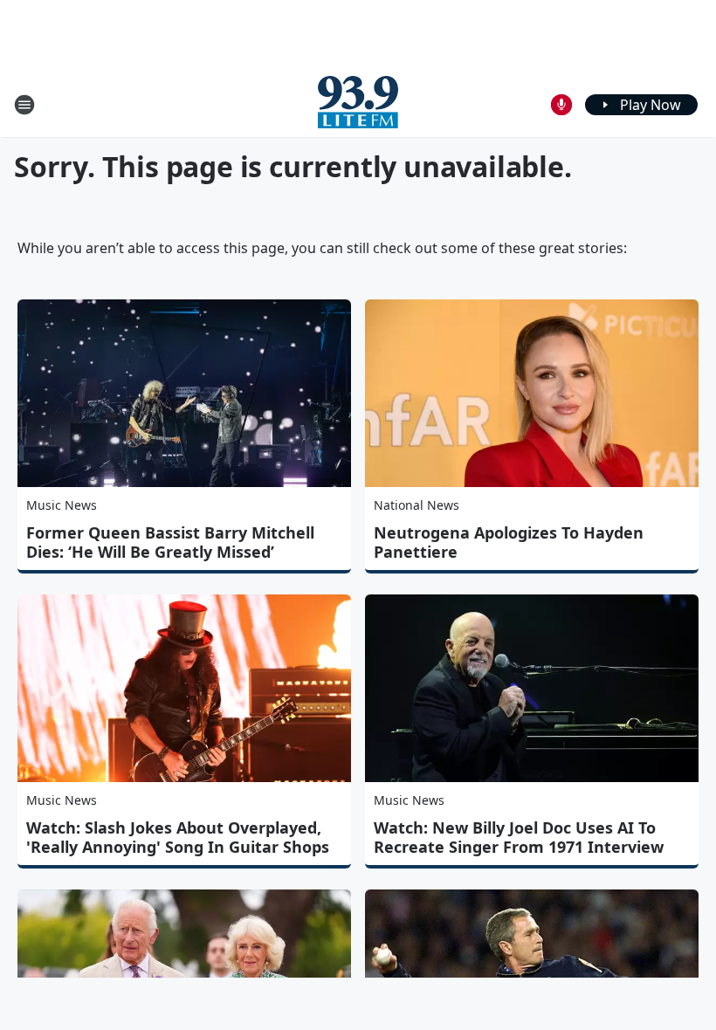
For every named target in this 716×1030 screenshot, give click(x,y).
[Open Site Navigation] (24, 104)
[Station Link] (358, 104)
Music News (61, 505)
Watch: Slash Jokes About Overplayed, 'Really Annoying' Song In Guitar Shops (177, 837)
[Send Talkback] (561, 104)
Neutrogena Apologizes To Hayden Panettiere (509, 542)
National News (416, 505)
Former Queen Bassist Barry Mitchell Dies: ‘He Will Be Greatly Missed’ (170, 542)
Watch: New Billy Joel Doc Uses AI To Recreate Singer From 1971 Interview (519, 837)
